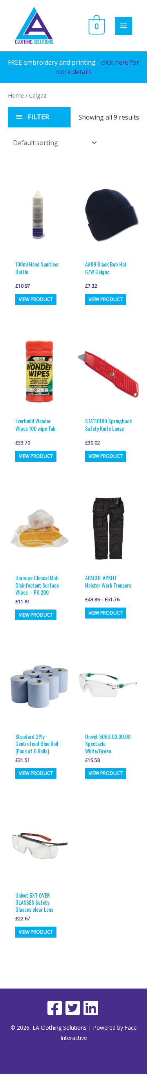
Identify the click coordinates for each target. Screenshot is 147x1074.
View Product (36, 299)
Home (16, 95)
